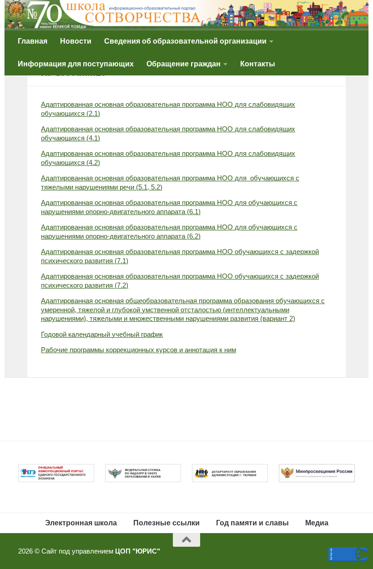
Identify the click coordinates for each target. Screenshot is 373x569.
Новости (75, 41)
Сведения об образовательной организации (185, 41)
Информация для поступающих (76, 64)
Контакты (257, 64)
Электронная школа (81, 523)
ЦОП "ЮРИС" (137, 551)
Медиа (316, 523)
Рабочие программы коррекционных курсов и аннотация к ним (138, 350)
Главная (32, 41)
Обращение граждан (183, 64)
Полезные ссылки (166, 523)
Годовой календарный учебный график (102, 334)
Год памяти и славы (252, 523)
